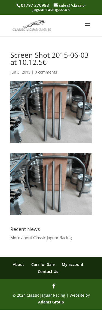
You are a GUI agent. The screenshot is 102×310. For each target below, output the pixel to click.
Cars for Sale (43, 264)
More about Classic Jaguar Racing (41, 237)
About (18, 264)
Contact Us (48, 271)
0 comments (46, 72)
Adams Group (51, 302)
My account (73, 264)
